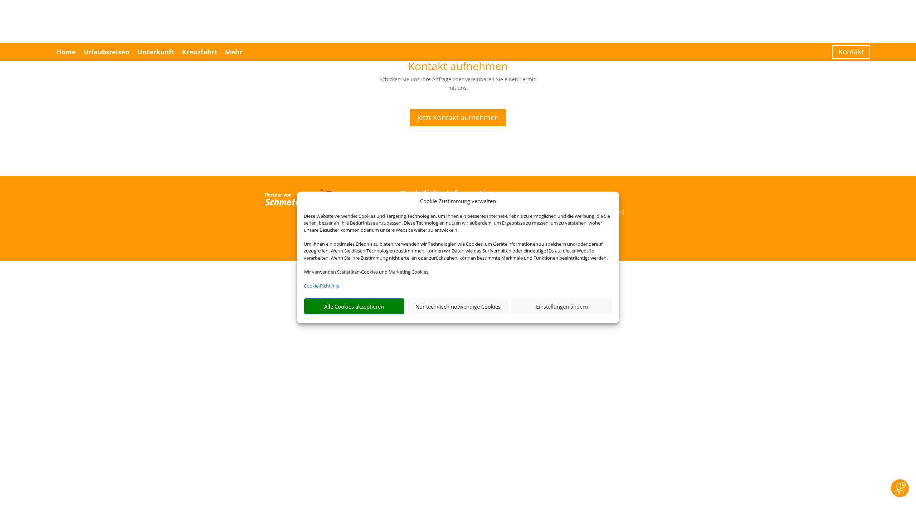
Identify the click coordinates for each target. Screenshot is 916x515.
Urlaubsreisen (107, 52)
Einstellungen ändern (562, 306)
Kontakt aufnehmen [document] (458, 67)
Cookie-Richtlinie (321, 286)
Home (66, 52)
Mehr (233, 52)
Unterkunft (155, 52)
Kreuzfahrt (199, 52)
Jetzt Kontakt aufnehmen (458, 117)
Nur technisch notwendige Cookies (458, 306)
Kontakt (851, 52)
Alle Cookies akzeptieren (354, 306)
